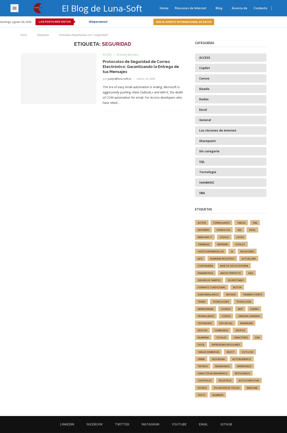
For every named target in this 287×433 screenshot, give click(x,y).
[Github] (285, 21)
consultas (223, 229)
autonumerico (241, 359)
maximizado (222, 366)
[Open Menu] (14, 8)
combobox (221, 330)
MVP (240, 308)
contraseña (205, 265)
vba (255, 222)
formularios (221, 222)
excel (252, 229)
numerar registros (222, 258)
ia (232, 251)
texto (201, 394)
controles (204, 380)
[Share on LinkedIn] (142, 111)
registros (225, 380)
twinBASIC (204, 244)
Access (202, 222)
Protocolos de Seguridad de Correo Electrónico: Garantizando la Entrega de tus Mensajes (141, 66)
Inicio (24, 35)
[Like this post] (127, 111)
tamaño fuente (252, 294)
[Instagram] (271, 21)
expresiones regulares (226, 344)
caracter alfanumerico (213, 373)
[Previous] (79, 21)
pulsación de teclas (226, 387)
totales (221, 337)
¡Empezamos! (98, 21)
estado (202, 387)
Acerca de (239, 8)
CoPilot (240, 244)
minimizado (244, 366)
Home (164, 8)
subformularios (208, 294)
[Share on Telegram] (150, 111)
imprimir (222, 244)
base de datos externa (234, 265)
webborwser (205, 308)
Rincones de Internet (190, 8)
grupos (240, 330)
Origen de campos (209, 280)
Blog (219, 8)
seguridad (218, 359)
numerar (203, 337)
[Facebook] (261, 21)
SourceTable (236, 280)
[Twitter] (266, 21)
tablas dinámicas (208, 351)
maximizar (246, 323)
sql (239, 229)
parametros (205, 273)
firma (201, 359)
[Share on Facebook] (133, 111)
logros (225, 308)
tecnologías (221, 301)
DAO (250, 273)
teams (201, 301)
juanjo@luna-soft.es (119, 79)
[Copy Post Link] (155, 111)
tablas (241, 222)
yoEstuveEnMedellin (211, 251)
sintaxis (231, 294)
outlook (247, 351)
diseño (254, 308)
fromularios (206, 316)
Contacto (260, 8)
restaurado (242, 373)
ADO (200, 258)
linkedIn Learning (249, 316)
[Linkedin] (256, 21)
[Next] (85, 21)
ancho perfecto (230, 273)
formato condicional (212, 287)
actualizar (249, 258)
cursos (225, 316)
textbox (203, 366)
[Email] (280, 21)
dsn (257, 337)
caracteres (241, 337)
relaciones (247, 251)
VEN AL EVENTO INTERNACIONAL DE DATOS (184, 22)
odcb (201, 344)
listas (240, 237)
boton (237, 287)
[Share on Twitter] (137, 111)
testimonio (205, 323)
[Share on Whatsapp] (146, 111)
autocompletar (249, 380)
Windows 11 (205, 237)
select (230, 351)
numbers (217, 394)
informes (203, 229)
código (224, 237)
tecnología (243, 301)
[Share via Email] (159, 111)
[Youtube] (276, 21)
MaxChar (252, 387)
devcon (202, 330)
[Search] (285, 8)
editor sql (226, 323)
